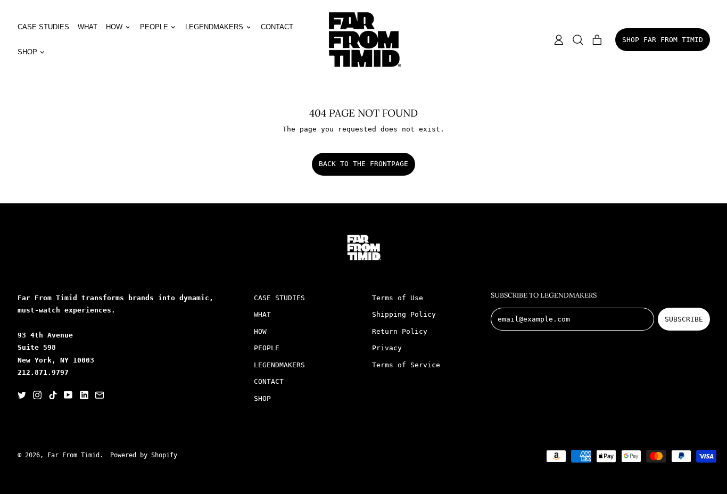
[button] (578, 40)
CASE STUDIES (43, 27)
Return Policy (399, 331)
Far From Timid (73, 455)
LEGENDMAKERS (279, 365)
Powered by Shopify (143, 455)
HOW (260, 331)
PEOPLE (266, 348)
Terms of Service (406, 365)
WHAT (87, 27)
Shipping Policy (404, 314)
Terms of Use (397, 298)
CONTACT (277, 27)
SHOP (262, 398)
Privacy (387, 348)
